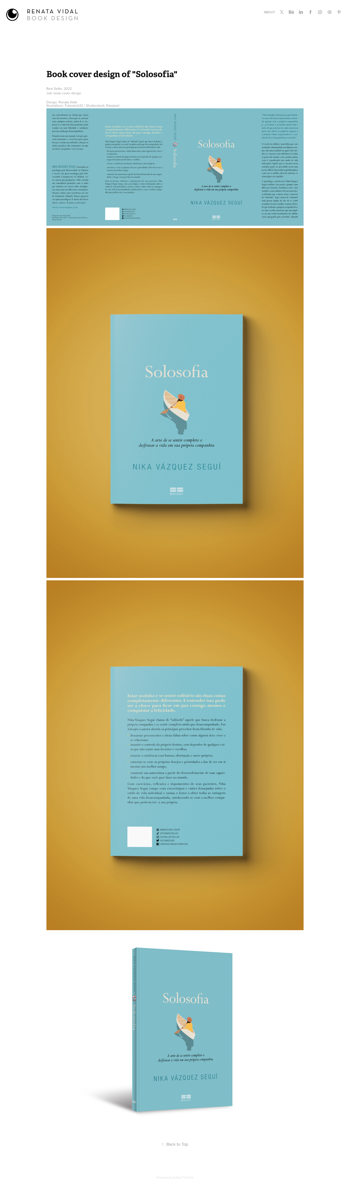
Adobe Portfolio (183, 1177)
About (269, 12)
